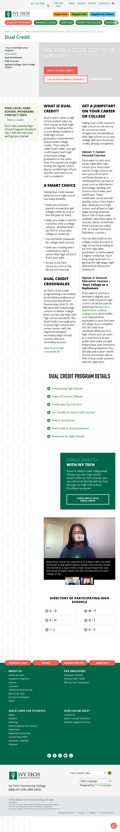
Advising (13, 722)
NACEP (64, 304)
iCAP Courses (12, 61)
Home (7, 31)
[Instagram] (60, 756)
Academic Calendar (19, 740)
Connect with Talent (74, 678)
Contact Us (69, 714)
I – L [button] (52, 629)
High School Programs (77, 31)
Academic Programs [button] (18, 22)
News (11, 700)
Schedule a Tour (18, 662)
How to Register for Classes (23, 725)
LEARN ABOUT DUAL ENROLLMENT (87, 499)
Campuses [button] (66, 22)
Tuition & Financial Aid (20, 689)
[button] (104, 3)
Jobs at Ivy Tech (17, 693)
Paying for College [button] (89, 22)
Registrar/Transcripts (20, 733)
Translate (105, 785)
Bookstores (14, 729)
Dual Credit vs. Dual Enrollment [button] (70, 428)
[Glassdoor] (71, 756)
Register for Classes (102, 14)
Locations (13, 686)
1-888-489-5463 (100, 79)
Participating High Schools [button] (67, 388)
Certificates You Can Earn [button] (67, 404)
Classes (12, 682)
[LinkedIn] (49, 756)
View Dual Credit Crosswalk (53, 349)
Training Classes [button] (45, 22)
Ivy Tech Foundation (19, 697)
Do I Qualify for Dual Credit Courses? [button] (73, 412)
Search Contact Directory (77, 718)
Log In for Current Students (65, 79)
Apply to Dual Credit (60, 70)
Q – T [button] (92, 620)
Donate (46, 662)
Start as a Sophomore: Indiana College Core (95, 310)
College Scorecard (66, 812)
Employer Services (73, 675)
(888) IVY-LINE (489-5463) (25, 789)
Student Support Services (77, 722)
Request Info (79, 14)
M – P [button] (92, 611)
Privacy (81, 812)
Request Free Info (74, 662)
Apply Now (61, 14)
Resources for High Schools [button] (68, 436)
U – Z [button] (92, 629)
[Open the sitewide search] (113, 3)
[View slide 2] (87, 581)
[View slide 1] (72, 581)
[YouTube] (66, 756)
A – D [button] (53, 611)
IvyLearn (13, 718)
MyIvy (12, 714)
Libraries (13, 744)
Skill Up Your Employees (76, 682)
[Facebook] (55, 756)
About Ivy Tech (16, 675)
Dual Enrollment (13, 57)
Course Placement (18, 736)
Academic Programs (19, 678)
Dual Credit (11, 53)
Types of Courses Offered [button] (67, 396)
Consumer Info (106, 812)
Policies (92, 812)
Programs (17, 31)
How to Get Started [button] (63, 420)
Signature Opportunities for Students (44, 31)
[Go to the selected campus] (109, 773)
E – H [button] (53, 620)
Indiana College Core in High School (20, 66)
